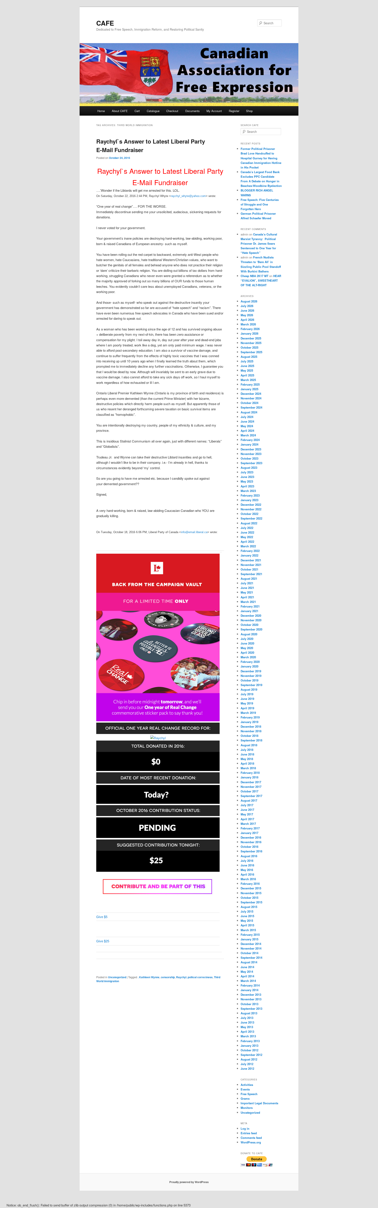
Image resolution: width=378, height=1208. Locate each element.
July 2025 (247, 361)
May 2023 (247, 481)
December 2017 (251, 782)
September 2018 (251, 740)
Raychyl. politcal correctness (194, 977)
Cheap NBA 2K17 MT (254, 276)
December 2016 (251, 837)
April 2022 (247, 541)
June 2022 (247, 532)
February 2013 (250, 1041)
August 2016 (249, 856)
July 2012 (247, 1064)
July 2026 (247, 306)
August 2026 (249, 301)
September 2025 (251, 352)
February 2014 (250, 985)
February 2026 (250, 329)
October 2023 (249, 458)
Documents (192, 111)
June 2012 (247, 1068)
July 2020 (247, 639)
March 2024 (248, 435)
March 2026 (248, 324)
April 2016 (247, 874)
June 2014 (247, 967)
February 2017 (250, 828)
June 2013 (247, 1022)
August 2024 (249, 412)
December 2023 (251, 449)
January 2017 (249, 833)
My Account (214, 111)
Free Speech (249, 1094)
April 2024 (247, 430)
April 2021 (247, 597)
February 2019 (250, 717)
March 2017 (248, 824)
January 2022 (249, 555)
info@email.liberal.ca (194, 532)
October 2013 (249, 1004)
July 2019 (247, 694)
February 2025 (250, 384)
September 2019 (251, 685)
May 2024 (247, 426)
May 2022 (247, 537)
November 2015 (251, 893)
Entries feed (249, 1133)
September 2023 (251, 463)
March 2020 (248, 657)
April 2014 (247, 976)
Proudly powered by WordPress (189, 1182)
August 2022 (249, 523)
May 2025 (247, 370)
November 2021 (251, 565)
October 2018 (249, 736)
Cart (137, 111)
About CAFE (120, 111)
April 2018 (247, 763)
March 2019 (248, 713)
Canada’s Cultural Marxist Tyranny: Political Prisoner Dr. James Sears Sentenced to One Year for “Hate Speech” (259, 243)
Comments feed (251, 1138)
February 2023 (250, 495)
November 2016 (251, 842)
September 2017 (251, 796)
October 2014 (249, 953)
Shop (249, 111)
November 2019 (251, 676)
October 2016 (249, 847)
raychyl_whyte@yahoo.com (188, 196)
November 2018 (251, 731)
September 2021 (251, 574)
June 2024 (247, 421)
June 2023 (247, 477)
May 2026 (247, 315)
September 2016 (251, 851)
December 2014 (251, 944)
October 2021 (249, 569)
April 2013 (247, 1031)
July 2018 (247, 750)
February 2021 (250, 606)
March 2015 (248, 930)
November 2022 (251, 509)
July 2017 (247, 805)
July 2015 (247, 911)
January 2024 (249, 444)
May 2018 (247, 759)
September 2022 (251, 518)
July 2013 (247, 1018)
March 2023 (248, 491)
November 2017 (251, 787)
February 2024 (250, 440)
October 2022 (249, 514)
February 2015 (250, 934)
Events (245, 1089)
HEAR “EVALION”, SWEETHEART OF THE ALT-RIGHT (261, 280)
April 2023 (247, 486)
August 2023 (249, 467)
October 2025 (249, 347)
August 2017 (249, 800)
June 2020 (247, 643)
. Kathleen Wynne (148, 977)
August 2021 (249, 578)
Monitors (247, 1108)
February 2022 (250, 551)
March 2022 (248, 546)
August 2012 (249, 1059)
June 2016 (247, 865)
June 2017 (247, 810)
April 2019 (247, 708)
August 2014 (249, 962)
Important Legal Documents (259, 1103)
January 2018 (249, 777)
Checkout (172, 111)
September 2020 (251, 629)
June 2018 (247, 754)
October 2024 (249, 403)
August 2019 (249, 689)
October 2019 (249, 680)
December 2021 (251, 560)
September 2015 (251, 902)
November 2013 (251, 999)
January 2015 (249, 939)
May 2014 (247, 971)
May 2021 (247, 592)
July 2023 (247, 472)
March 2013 (248, 1036)
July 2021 (247, 583)
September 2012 (251, 1055)
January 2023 (249, 500)
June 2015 (247, 916)
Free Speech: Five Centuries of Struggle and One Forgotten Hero (260, 204)
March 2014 (248, 981)
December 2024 (251, 394)
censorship (168, 977)
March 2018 (248, 768)
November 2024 (251, 398)
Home (101, 111)
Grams (245, 1098)
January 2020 (249, 666)
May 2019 (247, 703)
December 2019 (251, 671)
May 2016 (247, 870)
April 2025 (247, 375)
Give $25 (102, 941)
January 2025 (249, 389)
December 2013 (251, 994)
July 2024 (247, 417)
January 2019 (249, 722)
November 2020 (251, 620)
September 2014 (251, 957)
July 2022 (247, 528)
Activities (247, 1085)
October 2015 (249, 897)
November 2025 (251, 343)
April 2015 (247, 925)
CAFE (105, 23)
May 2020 (247, 648)
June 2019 (247, 699)
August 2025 (249, 357)
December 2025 (251, 338)
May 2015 (247, 920)
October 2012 (249, 1050)
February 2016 (250, 883)
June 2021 (247, 588)
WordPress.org (251, 1142)
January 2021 (249, 611)
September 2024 (251, 407)
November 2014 (251, 948)
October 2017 (249, 791)
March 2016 (248, 879)
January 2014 (249, 990)
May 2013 (247, 1027)
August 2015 (249, 907)
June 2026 (247, 310)
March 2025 (248, 380)
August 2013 (249, 1013)
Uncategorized (117, 977)
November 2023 (251, 454)
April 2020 (247, 652)
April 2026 (247, 320)
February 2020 (250, 662)
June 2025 (247, 366)
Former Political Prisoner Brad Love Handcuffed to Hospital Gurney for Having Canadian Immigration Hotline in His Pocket (261, 158)
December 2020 (251, 615)
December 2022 (251, 504)
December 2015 (251, 888)
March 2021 (248, 602)
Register (234, 111)
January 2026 (249, 333)
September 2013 (251, 1008)
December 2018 (251, 726)
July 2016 (247, 861)
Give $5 (101, 916)
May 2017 (247, 814)
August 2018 (249, 745)
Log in (245, 1128)
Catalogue (153, 111)
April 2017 (247, 819)
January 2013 (249, 1045)
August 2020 (249, 634)
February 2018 (250, 773)
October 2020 (249, 625)
